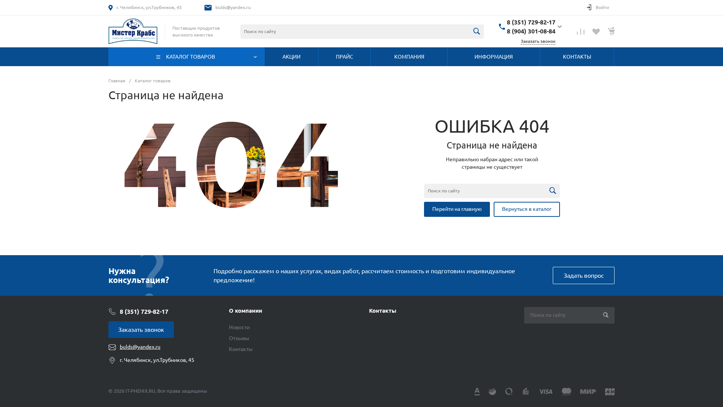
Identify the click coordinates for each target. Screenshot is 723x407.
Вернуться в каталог (527, 209)
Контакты (241, 349)
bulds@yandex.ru (233, 7)
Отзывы (239, 338)
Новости (239, 327)
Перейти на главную (457, 209)
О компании (245, 310)
